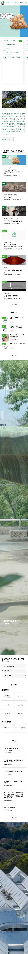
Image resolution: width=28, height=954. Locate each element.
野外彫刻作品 (5, 671)
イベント (12, 2)
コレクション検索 (6, 675)
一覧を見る (14, 304)
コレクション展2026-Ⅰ (9, 44)
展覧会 (8, 2)
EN (22, 2)
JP (20, 2)
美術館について (6, 139)
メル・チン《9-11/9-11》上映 (10, 53)
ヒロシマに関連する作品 (8, 666)
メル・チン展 (6, 48)
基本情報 (16, 2)
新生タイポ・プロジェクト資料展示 (12, 57)
